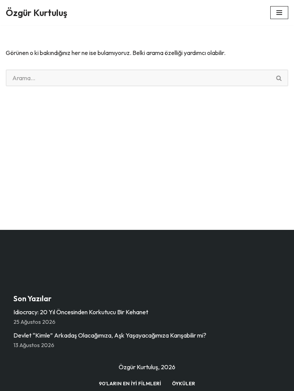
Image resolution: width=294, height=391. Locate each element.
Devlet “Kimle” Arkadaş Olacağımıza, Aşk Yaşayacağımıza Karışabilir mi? (109, 335)
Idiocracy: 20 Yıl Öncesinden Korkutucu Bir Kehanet (80, 312)
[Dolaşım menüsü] (279, 12)
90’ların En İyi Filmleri (130, 383)
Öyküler (183, 383)
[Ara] (279, 77)
